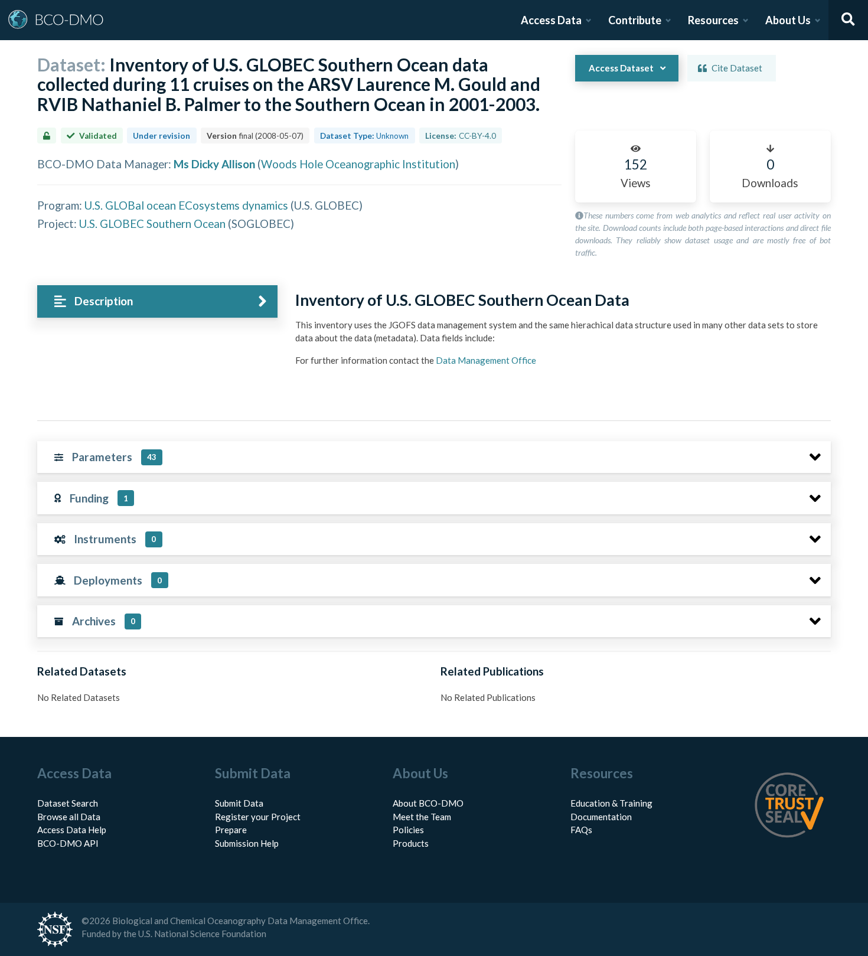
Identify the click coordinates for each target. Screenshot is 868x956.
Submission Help (247, 843)
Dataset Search (67, 803)
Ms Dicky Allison (214, 164)
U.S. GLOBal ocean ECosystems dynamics (186, 205)
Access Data (551, 20)
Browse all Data (68, 816)
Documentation (601, 816)
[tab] (157, 301)
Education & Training (611, 803)
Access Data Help (71, 829)
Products (411, 843)
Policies (408, 829)
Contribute (634, 20)
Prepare (231, 829)
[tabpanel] (559, 334)
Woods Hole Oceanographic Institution (358, 164)
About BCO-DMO (428, 803)
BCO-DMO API (68, 843)
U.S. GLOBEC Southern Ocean (152, 223)
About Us (788, 20)
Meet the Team (422, 816)
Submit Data (239, 803)
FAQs (581, 829)
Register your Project (258, 816)
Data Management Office (486, 360)
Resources (713, 20)
